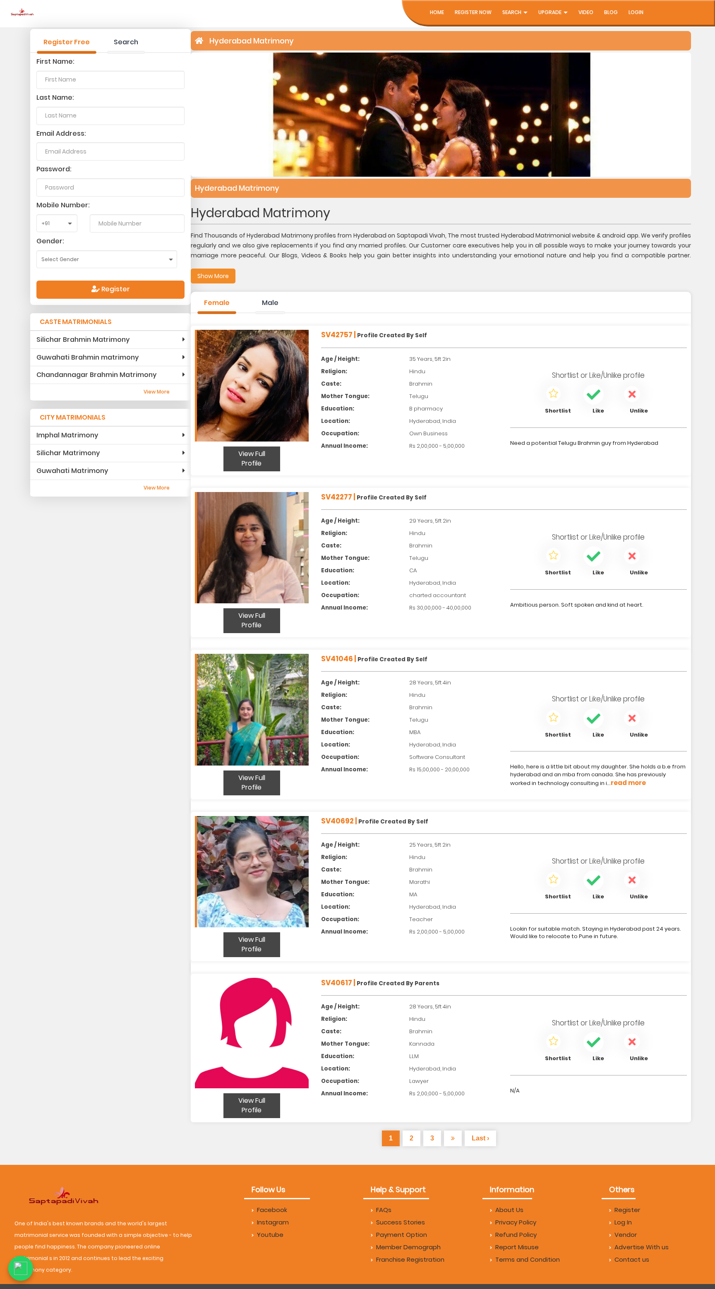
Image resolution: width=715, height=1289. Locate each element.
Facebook (272, 1209)
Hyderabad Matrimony (251, 41)
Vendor (625, 1234)
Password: (54, 169)
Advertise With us (641, 1247)
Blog (611, 12)
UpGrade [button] (550, 12)
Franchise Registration (410, 1259)
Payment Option (401, 1234)
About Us (509, 1209)
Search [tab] (126, 42)
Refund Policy (516, 1234)
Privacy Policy (515, 1222)
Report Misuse (517, 1247)
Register (115, 289)
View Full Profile (251, 458)
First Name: (55, 61)
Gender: (50, 241)
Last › (480, 1138)
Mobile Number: (63, 205)
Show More (213, 276)
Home (437, 12)
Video (585, 12)
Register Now (473, 12)
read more (628, 782)
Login (636, 12)
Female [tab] (217, 302)
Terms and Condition (527, 1259)
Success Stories (400, 1222)
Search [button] (512, 12)
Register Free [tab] (66, 42)
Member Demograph (408, 1247)
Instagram (273, 1222)
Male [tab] (270, 302)
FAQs (383, 1209)
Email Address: (61, 133)
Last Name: (55, 97)
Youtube (270, 1234)
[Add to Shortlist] (553, 395)
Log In (623, 1222)
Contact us (631, 1259)
